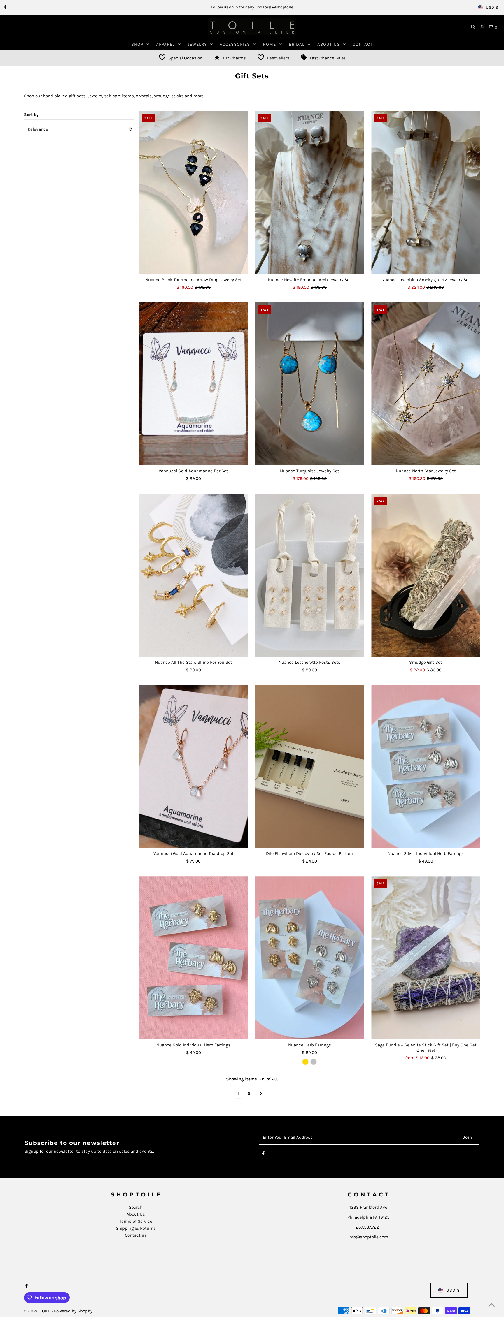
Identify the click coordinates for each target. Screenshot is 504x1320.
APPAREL (165, 44)
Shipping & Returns (136, 1228)
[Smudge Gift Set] (425, 575)
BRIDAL (296, 44)
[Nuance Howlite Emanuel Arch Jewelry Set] (309, 192)
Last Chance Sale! (327, 58)
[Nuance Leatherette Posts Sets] (309, 575)
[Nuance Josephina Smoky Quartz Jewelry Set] (425, 192)
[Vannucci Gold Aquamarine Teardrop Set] (193, 766)
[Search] (473, 27)
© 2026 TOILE (38, 1311)
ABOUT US (328, 44)
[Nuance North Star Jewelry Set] (425, 384)
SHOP (137, 44)
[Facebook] (4, 7)
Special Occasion (185, 58)
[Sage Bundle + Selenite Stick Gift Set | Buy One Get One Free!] (425, 957)
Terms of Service (135, 1221)
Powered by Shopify (73, 1311)
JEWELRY (197, 44)
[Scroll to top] (491, 1304)
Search (136, 1207)
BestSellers (278, 58)
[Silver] (313, 1062)
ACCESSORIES (235, 44)
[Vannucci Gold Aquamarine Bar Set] (193, 384)
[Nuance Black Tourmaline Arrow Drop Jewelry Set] (193, 192)
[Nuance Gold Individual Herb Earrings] (193, 957)
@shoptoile (282, 7)
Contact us (136, 1235)
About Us (136, 1214)
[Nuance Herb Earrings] (309, 957)
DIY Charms (234, 58)
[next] (261, 1093)
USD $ (492, 7)
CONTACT (363, 44)
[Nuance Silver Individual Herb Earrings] (425, 766)
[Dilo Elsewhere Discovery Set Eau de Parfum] (309, 766)
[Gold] (305, 1062)
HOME (269, 44)
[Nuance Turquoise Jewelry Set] (309, 384)
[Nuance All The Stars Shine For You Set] (193, 575)
